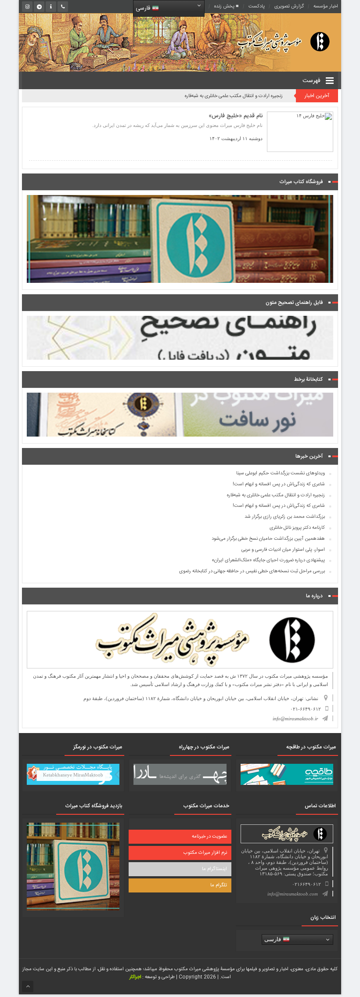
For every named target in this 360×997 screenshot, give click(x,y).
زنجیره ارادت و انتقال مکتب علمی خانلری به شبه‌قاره (234, 96)
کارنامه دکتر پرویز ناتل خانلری (297, 528)
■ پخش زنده (226, 7)
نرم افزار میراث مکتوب (205, 853)
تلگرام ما (218, 885)
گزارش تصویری (289, 7)
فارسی (144, 8)
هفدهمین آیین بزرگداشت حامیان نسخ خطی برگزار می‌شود (268, 539)
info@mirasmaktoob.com (292, 893)
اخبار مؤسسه (325, 7)
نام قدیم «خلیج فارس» (236, 116)
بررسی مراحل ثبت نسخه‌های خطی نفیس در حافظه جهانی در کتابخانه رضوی (252, 571)
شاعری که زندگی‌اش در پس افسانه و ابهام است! (279, 484)
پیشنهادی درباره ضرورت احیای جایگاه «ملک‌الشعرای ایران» (268, 560)
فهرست (312, 81)
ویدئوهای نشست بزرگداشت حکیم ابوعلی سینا (280, 473)
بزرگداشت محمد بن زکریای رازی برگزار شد (285, 517)
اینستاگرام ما (214, 869)
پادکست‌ (256, 7)
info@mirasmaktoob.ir (295, 718)
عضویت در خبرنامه (209, 837)
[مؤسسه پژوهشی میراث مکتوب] (273, 41)
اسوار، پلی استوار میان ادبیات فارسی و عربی (283, 550)
